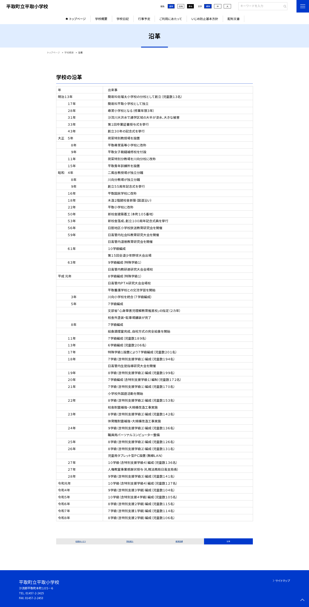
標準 (208, 6)
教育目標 (179, 541)
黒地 (190, 6)
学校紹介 (129, 541)
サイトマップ (282, 580)
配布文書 (233, 18)
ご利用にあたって (170, 18)
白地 (181, 6)
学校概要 (101, 18)
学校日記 (123, 18)
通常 (171, 6)
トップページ (77, 18)
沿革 (228, 541)
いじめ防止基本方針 (204, 18)
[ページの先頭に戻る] (302, 600)
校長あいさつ (80, 541)
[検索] (284, 5)
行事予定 (144, 18)
